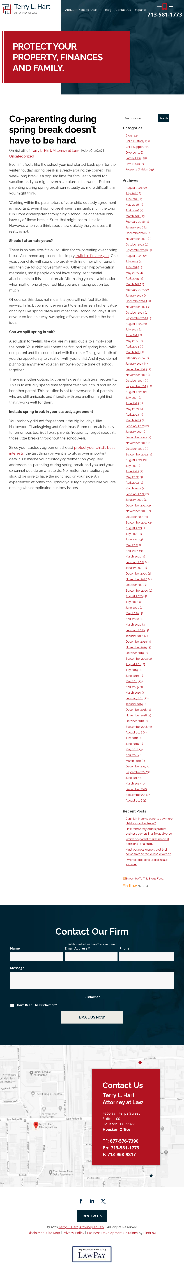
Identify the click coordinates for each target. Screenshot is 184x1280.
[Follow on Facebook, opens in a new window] (81, 1201)
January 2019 (134, 704)
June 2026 (132, 199)
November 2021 (136, 511)
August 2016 (134, 800)
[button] (180, 1254)
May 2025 (132, 273)
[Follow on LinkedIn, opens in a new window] (92, 1201)
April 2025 (132, 278)
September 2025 (137, 250)
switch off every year (92, 256)
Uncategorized (21, 156)
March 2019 (133, 692)
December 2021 (136, 505)
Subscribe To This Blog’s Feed (145, 878)
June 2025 (132, 267)
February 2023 (135, 426)
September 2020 (137, 590)
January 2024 (134, 363)
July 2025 (132, 261)
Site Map (53, 1233)
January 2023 (134, 431)
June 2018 (132, 744)
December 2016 (136, 789)
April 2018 (132, 755)
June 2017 (132, 777)
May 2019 (132, 681)
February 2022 (135, 494)
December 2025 (136, 233)
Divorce (131, 152)
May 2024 (132, 341)
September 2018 (137, 726)
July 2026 (132, 193)
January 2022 (134, 499)
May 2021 (132, 545)
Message (17, 968)
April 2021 (132, 551)
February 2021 (135, 562)
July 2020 (132, 602)
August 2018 (134, 732)
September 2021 (137, 522)
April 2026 (132, 210)
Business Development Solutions (112, 1233)
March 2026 (133, 216)
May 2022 (132, 477)
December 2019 (136, 641)
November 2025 (136, 238)
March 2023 (133, 420)
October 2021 (135, 517)
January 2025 (134, 295)
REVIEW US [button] (92, 1215)
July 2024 (132, 329)
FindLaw (150, 1233)
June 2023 (132, 403)
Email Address (77, 948)
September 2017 (137, 772)
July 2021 (132, 534)
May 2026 (132, 204)
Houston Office (116, 1129)
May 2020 (132, 613)
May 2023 (132, 409)
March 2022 (133, 488)
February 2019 (135, 698)
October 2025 (135, 244)
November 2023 (136, 375)
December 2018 (136, 709)
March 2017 (133, 783)
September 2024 (137, 318)
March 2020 (133, 624)
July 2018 (132, 738)
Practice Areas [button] (88, 9)
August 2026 (134, 187)
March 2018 (133, 761)
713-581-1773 (164, 14)
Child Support (135, 147)
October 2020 (135, 585)
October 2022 (135, 448)
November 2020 (136, 579)
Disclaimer (92, 997)
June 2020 (132, 607)
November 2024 (136, 307)
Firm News (133, 164)
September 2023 (137, 386)
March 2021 (133, 556)
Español (140, 9)
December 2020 (136, 573)
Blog (108, 9)
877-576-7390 (124, 1141)
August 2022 (134, 460)
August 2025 (134, 256)
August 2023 (134, 392)
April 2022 (132, 482)
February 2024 (135, 358)
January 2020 (134, 636)
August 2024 (134, 324)
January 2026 (134, 227)
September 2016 (137, 795)
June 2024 (132, 335)
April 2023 (132, 414)
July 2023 (132, 397)
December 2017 (136, 766)
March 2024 (133, 352)
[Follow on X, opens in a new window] (103, 1201)
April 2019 (132, 687)
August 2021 (134, 528)
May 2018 (132, 749)
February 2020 (135, 630)
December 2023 (136, 369)
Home (57, 9)
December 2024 (136, 301)
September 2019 (137, 658)
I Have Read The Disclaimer (36, 1005)
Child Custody (135, 141)
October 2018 (135, 721)
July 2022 (132, 465)
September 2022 (137, 454)
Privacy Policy (73, 1233)
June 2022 (132, 471)
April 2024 (132, 346)
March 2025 (133, 284)
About (69, 9)
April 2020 (132, 619)
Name (15, 948)
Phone (124, 948)
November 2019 (136, 647)
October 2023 (135, 380)
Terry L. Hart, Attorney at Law (55, 150)
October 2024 (135, 312)
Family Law (133, 158)
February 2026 (135, 221)
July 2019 (132, 670)
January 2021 (134, 568)
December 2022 (136, 437)
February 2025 (135, 289)
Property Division (137, 169)
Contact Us (123, 9)
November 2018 (136, 715)
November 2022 (136, 443)
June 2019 (132, 675)
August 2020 (134, 596)
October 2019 (135, 653)
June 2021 (132, 539)
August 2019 (134, 664)
